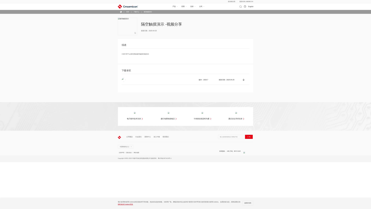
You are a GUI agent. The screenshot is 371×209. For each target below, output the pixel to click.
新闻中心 (148, 137)
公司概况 (129, 137)
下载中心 (136, 12)
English (250, 6)
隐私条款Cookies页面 (125, 204)
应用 (184, 6)
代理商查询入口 (126, 146)
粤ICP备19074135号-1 (165, 158)
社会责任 (138, 137)
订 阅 (248, 137)
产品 (175, 6)
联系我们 (166, 137)
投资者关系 (231, 1)
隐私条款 (129, 152)
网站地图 (136, 152)
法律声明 (121, 152)
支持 (193, 6)
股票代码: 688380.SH (246, 1)
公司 (201, 6)
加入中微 (157, 137)
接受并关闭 (247, 203)
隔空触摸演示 (148, 12)
